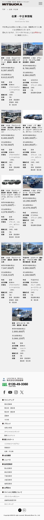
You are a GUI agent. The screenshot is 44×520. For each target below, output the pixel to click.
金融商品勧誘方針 (10, 500)
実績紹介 (7, 447)
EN (24, 510)
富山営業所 (8, 468)
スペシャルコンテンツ (11, 431)
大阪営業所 (8, 480)
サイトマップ (8, 504)
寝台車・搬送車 (9, 408)
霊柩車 (6, 416)
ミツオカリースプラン (11, 444)
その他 (6, 419)
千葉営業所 (8, 476)
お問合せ (36, 32)
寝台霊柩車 (8, 404)
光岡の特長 (8, 428)
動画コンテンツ (9, 435)
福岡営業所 (8, 484)
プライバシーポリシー (11, 496)
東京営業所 (8, 472)
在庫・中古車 (8, 451)
